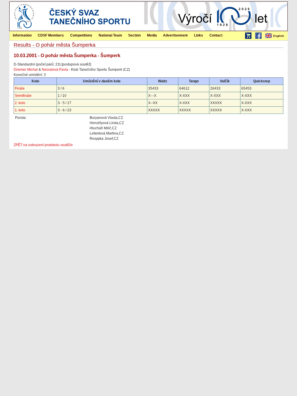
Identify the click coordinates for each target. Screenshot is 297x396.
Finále (20, 88)
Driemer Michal (26, 70)
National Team (110, 35)
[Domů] (24, 30)
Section (134, 35)
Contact (215, 35)
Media (152, 35)
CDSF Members (51, 35)
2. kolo (20, 103)
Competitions (81, 35)
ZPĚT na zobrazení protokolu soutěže (43, 145)
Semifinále (23, 96)
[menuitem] (276, 35)
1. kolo (20, 110)
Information (22, 35)
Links (198, 35)
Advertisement (175, 35)
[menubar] (276, 35)
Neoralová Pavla (55, 70)
